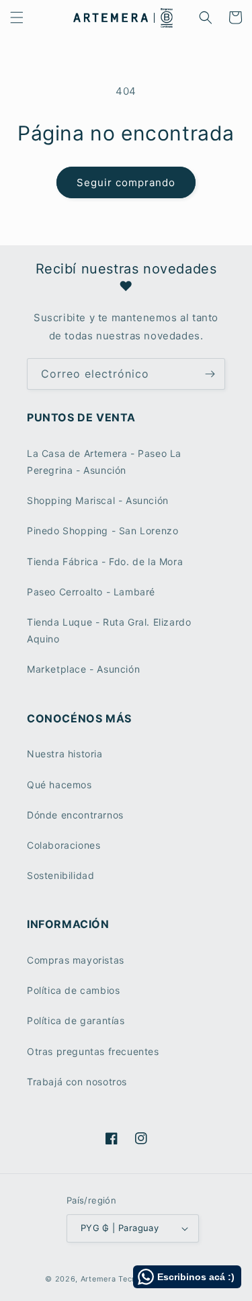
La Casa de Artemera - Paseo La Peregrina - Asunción (104, 462)
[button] (17, 17)
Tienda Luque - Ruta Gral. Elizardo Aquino (109, 630)
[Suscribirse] (209, 374)
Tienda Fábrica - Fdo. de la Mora (105, 561)
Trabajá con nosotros (77, 1081)
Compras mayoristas (75, 960)
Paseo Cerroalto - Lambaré (91, 591)
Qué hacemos (59, 784)
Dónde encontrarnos (75, 815)
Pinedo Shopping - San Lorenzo (102, 530)
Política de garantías (76, 1020)
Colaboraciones (63, 845)
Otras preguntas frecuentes (93, 1051)
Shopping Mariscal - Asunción (98, 500)
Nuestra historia (65, 753)
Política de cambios (73, 990)
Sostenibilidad (60, 875)
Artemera (98, 1279)
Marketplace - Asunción (83, 669)
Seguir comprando (126, 182)
